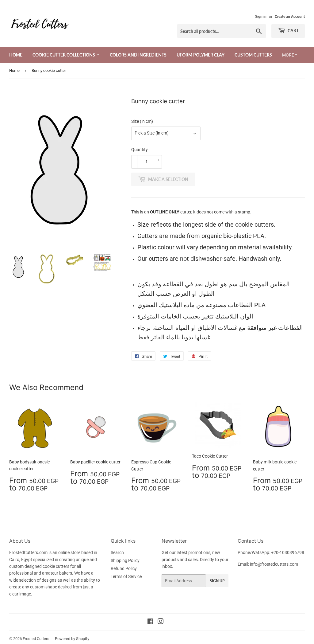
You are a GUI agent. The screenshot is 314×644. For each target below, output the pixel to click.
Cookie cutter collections (64, 54)
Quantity (139, 149)
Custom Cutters (253, 54)
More (288, 55)
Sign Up (217, 581)
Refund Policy (124, 568)
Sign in (260, 16)
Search (117, 552)
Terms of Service (126, 576)
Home (15, 54)
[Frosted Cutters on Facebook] (150, 622)
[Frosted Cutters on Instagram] (161, 622)
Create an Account (290, 16)
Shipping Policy (125, 560)
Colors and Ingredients (138, 54)
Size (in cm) (142, 121)
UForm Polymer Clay (200, 54)
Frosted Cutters (36, 638)
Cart (293, 30)
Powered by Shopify (72, 638)
